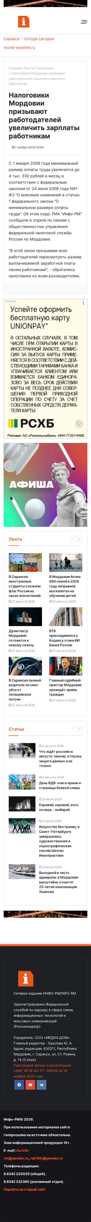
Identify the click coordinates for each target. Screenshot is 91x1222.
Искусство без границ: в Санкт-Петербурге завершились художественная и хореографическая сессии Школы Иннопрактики (59, 841)
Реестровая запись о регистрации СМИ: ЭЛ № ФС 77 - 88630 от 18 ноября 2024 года (42, 1070)
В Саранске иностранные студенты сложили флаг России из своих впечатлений (25, 586)
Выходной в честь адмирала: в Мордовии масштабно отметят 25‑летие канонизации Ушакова (58, 882)
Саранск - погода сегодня (29, 38)
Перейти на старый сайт (25, 1189)
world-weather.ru (19, 47)
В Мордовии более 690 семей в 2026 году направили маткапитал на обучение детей (65, 586)
